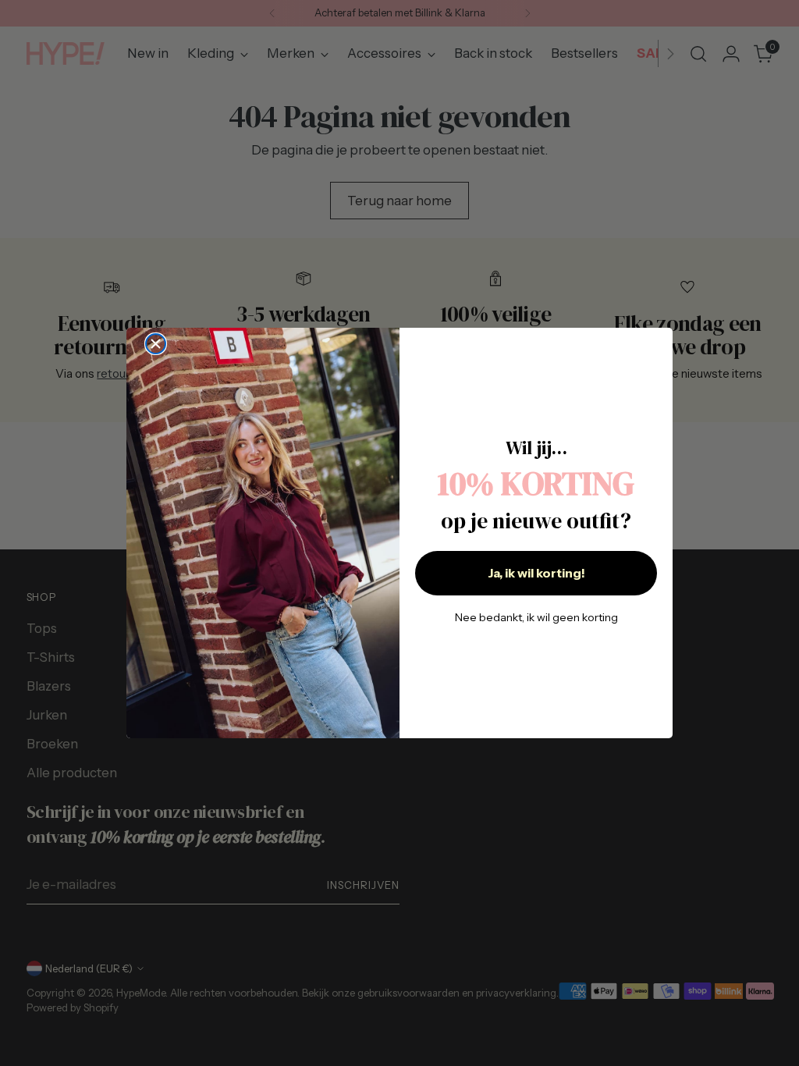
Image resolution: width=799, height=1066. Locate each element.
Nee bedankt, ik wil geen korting (536, 617)
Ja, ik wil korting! (536, 573)
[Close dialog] (155, 344)
